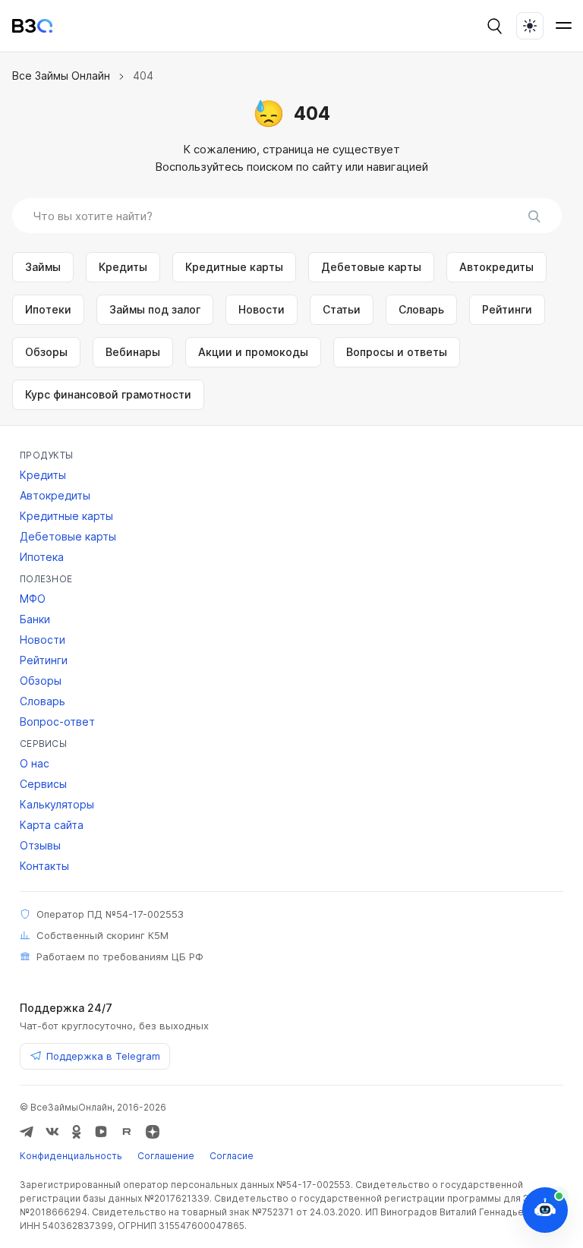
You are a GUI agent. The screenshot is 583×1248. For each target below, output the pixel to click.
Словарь (421, 309)
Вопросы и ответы (396, 351)
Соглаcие (232, 1155)
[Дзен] (152, 1132)
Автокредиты (496, 266)
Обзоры (46, 351)
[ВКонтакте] (52, 1132)
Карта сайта (52, 824)
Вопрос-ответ (57, 721)
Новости (261, 309)
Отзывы (40, 845)
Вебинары (133, 351)
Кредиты (123, 266)
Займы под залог (154, 309)
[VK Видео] (101, 1132)
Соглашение (165, 1155)
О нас (34, 763)
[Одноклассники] (76, 1132)
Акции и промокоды (253, 351)
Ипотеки (48, 309)
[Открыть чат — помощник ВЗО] (545, 1210)
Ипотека (42, 556)
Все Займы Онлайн (61, 75)
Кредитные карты (234, 266)
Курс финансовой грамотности (108, 394)
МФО (33, 598)
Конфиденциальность (71, 1155)
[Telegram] (26, 1132)
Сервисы (43, 783)
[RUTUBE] (127, 1132)
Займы (43, 266)
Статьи (342, 309)
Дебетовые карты (371, 266)
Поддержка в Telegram (103, 1056)
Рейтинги (507, 309)
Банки (35, 619)
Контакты (44, 865)
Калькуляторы (57, 804)
